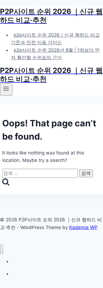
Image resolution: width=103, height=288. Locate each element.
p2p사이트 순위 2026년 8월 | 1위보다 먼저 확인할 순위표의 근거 (55, 53)
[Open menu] (6, 89)
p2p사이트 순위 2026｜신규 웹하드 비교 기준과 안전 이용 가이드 (55, 38)
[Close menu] (1, 249)
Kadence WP (83, 227)
